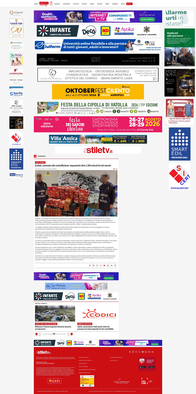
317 (59, 334)
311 (44, 334)
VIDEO (130, 3)
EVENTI (107, 4)
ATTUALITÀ (76, 4)
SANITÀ (92, 4)
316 (57, 334)
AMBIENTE (115, 4)
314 (51, 334)
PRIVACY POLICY (83, 363)
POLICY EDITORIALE (84, 357)
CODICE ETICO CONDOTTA (85, 360)
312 (46, 334)
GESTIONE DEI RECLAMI (84, 372)
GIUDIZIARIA (66, 4)
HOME (36, 4)
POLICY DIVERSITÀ (83, 366)
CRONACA (57, 4)
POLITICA (84, 4)
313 (48, 334)
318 (62, 334)
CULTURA (99, 4)
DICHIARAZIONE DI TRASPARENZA (87, 369)
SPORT (123, 4)
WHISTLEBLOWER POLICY (116, 357)
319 (64, 334)
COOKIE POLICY (114, 360)
